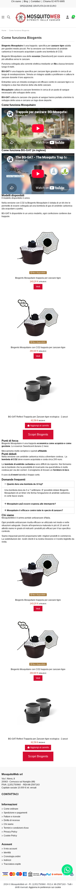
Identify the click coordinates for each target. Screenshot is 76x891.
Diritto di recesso (12, 820)
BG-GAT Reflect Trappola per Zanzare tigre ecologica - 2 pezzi (38, 417)
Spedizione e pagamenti (15, 812)
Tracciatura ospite (12, 864)
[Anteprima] (38, 274)
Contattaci (35, 1)
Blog (26, 1)
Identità (7, 852)
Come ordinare (11, 809)
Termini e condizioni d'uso (16, 828)
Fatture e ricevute (12, 816)
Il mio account (10, 848)
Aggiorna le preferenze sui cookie (45, 887)
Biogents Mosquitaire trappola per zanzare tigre (38, 278)
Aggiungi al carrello (39, 425)
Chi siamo (16, 1)
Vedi (38, 286)
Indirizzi (7, 860)
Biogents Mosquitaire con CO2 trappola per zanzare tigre (38, 347)
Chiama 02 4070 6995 (54, 1)
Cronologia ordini (12, 856)
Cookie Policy (10, 835)
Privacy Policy (10, 832)
